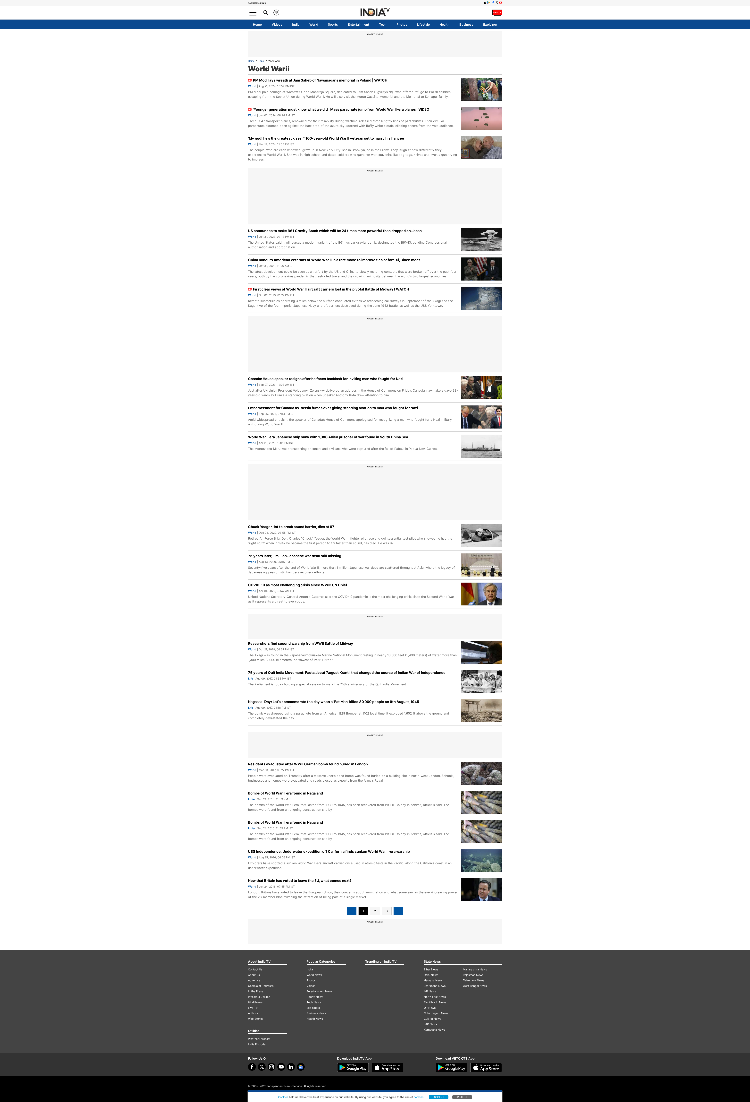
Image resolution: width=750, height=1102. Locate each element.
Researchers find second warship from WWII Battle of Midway (300, 643)
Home (257, 24)
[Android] (488, 2)
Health (444, 24)
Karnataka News (434, 1029)
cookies (418, 1097)
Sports (333, 24)
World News (314, 974)
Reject (462, 1097)
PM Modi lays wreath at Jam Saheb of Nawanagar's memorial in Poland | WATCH (320, 80)
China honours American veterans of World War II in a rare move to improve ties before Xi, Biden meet (334, 260)
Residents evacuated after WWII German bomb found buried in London (308, 764)
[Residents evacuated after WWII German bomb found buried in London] (481, 773)
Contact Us (255, 969)
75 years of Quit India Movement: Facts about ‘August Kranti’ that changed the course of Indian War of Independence (347, 673)
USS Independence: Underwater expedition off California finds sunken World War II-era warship (329, 851)
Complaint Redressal (261, 985)
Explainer (490, 24)
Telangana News (473, 980)
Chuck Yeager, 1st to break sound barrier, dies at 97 (291, 527)
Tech (383, 24)
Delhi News (431, 974)
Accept (438, 1097)
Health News (315, 1018)
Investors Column (259, 996)
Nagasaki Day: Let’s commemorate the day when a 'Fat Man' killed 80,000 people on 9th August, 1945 (333, 702)
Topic (261, 60)
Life (250, 678)
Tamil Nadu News (435, 1002)
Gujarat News (432, 1018)
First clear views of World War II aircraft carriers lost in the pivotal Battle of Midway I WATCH (331, 289)
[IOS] (484, 2)
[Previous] (351, 911)
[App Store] (387, 1067)
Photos (401, 24)
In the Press (255, 991)
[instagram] (271, 1067)
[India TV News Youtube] (500, 2)
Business (466, 24)
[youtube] (281, 1067)
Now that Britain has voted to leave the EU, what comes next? (300, 881)
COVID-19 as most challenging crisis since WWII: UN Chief (297, 585)
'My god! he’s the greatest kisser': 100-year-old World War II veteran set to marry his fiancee (326, 138)
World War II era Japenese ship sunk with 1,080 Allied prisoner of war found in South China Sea (328, 437)
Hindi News (255, 1002)
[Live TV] (497, 12)
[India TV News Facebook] (493, 2)
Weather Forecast (259, 1038)
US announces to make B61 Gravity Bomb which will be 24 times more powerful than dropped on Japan (335, 231)
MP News (430, 991)
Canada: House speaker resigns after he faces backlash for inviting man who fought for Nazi (325, 379)
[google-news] (301, 1067)
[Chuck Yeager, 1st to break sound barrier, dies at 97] (481, 535)
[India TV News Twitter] (497, 2)
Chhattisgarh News (436, 1013)
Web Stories (255, 1018)
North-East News (435, 996)
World (313, 24)
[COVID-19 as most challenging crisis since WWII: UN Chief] (481, 594)
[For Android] (451, 1067)
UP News (430, 1007)
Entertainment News (319, 991)
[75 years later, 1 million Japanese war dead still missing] (481, 565)
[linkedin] (291, 1067)
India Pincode (256, 1044)
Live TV (253, 1007)
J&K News (430, 1024)
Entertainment (358, 24)
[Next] (398, 911)
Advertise (254, 980)
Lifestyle (423, 24)
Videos (277, 24)
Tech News (314, 1002)
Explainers (313, 1007)
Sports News (315, 996)
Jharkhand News (435, 985)
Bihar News (431, 969)
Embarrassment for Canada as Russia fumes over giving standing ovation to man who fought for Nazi (333, 408)
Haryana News (433, 980)
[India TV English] (375, 12)
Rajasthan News (473, 974)
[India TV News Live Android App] (353, 1067)
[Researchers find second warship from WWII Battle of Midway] (481, 652)
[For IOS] (486, 1067)
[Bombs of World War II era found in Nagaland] (481, 802)
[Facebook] (252, 1067)
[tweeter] (262, 1067)
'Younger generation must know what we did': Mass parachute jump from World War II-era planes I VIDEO (341, 109)
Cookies (283, 1097)
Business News (316, 1013)
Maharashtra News (475, 969)
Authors (253, 1013)
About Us (254, 974)
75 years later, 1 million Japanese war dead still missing (294, 556)
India (295, 24)
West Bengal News (475, 985)
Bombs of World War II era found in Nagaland (285, 793)
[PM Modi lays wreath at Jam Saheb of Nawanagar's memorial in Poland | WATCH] (481, 89)
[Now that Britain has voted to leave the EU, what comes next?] (481, 889)
